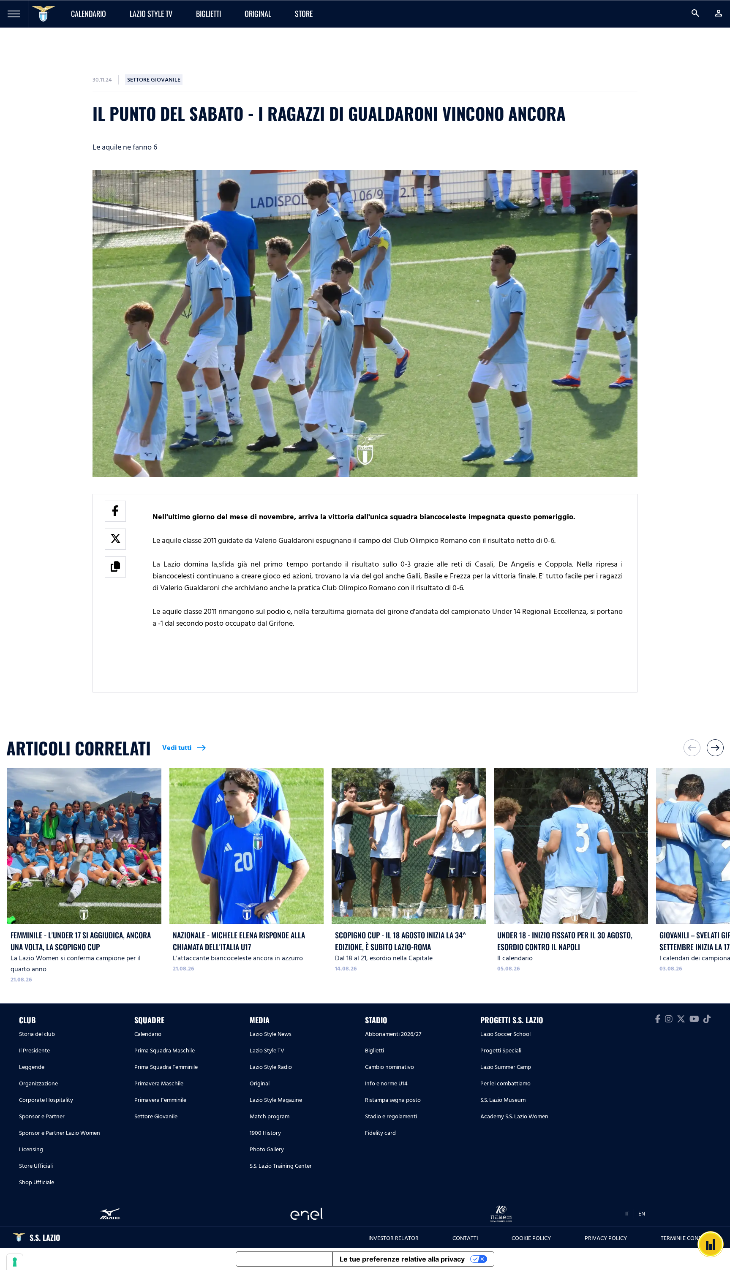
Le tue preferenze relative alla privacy (402, 1259)
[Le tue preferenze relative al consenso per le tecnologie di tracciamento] (15, 1262)
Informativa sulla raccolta (284, 1259)
